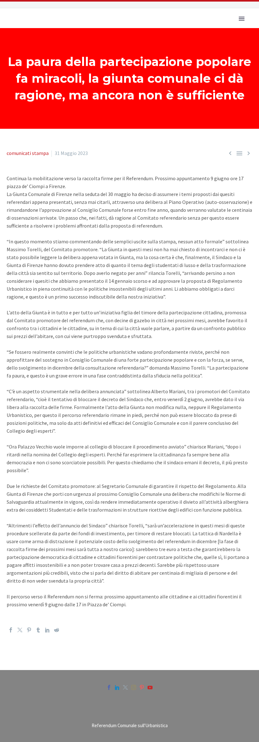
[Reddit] (56, 629)
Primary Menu (241, 18)
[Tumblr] (38, 629)
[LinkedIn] (47, 629)
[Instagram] (133, 687)
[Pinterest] (29, 629)
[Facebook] (10, 629)
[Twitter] (19, 629)
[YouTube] (150, 687)
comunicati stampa (28, 153)
